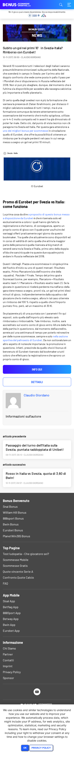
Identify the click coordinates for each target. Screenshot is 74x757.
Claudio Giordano (36, 395)
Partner (8, 654)
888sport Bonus (13, 518)
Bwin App (9, 624)
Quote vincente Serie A (18, 571)
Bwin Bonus (11, 524)
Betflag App (10, 607)
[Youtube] (37, 691)
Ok (25, 747)
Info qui (37, 369)
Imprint (8, 666)
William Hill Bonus (14, 512)
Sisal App (9, 601)
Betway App (11, 619)
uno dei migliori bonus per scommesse (25, 130)
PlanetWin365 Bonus (16, 536)
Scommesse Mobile (15, 559)
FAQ (5, 583)
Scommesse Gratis (15, 565)
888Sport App (12, 613)
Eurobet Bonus (13, 530)
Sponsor (8, 678)
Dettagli (37, 382)
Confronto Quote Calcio (18, 577)
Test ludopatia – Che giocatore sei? (26, 554)
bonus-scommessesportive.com (22, 4)
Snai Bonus (10, 506)
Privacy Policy (12, 672)
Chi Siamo (9, 648)
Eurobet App (11, 630)
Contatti (8, 660)
